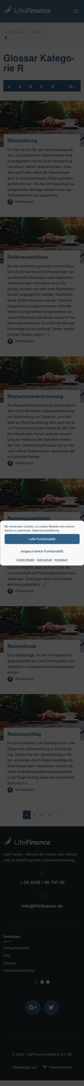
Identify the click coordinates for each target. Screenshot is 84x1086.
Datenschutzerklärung (45, 530)
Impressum (61, 559)
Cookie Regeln (25, 559)
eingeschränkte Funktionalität (42, 551)
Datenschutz (44, 559)
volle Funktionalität (42, 538)
